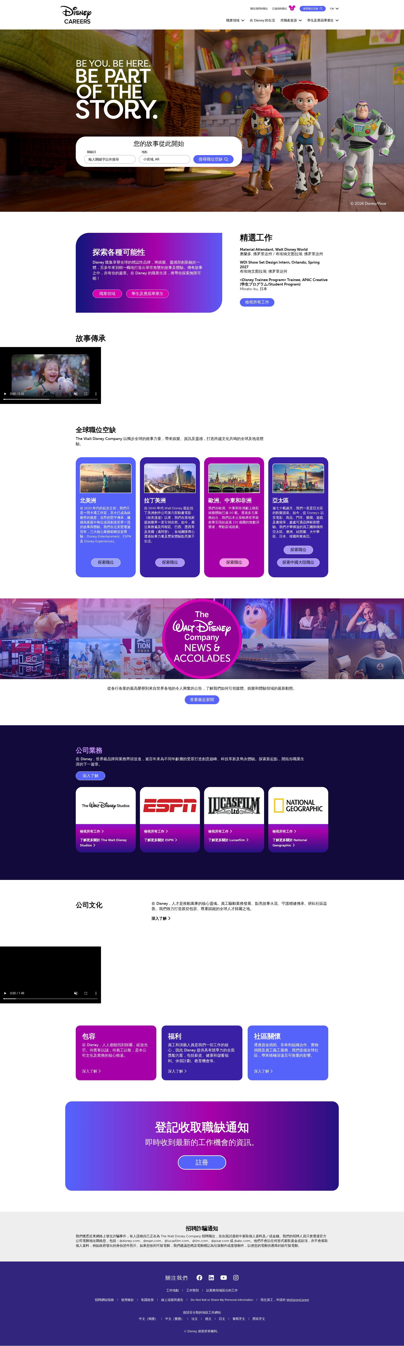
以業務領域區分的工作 (222, 1290)
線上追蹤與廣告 (172, 1300)
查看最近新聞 (202, 699)
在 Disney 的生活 (262, 20)
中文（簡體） (148, 1319)
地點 (145, 152)
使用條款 (127, 1300)
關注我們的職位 (259, 8)
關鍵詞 (91, 152)
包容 (89, 1036)
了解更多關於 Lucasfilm (226, 840)
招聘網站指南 (104, 1300)
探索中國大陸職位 (298, 562)
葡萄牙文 (239, 1319)
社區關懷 (267, 1036)
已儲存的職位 (279, 8)
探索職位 (109, 563)
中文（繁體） (174, 1319)
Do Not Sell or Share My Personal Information (222, 1300)
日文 (222, 1319)
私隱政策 (147, 1300)
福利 (174, 1036)
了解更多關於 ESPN (159, 840)
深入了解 (93, 777)
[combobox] (164, 159)
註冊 (202, 1162)
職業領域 (107, 293)
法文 (194, 1319)
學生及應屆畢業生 (147, 293)
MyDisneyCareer (298, 1300)
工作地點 (172, 1290)
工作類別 (192, 1290)
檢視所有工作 (257, 302)
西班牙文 (258, 1319)
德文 (208, 1319)
